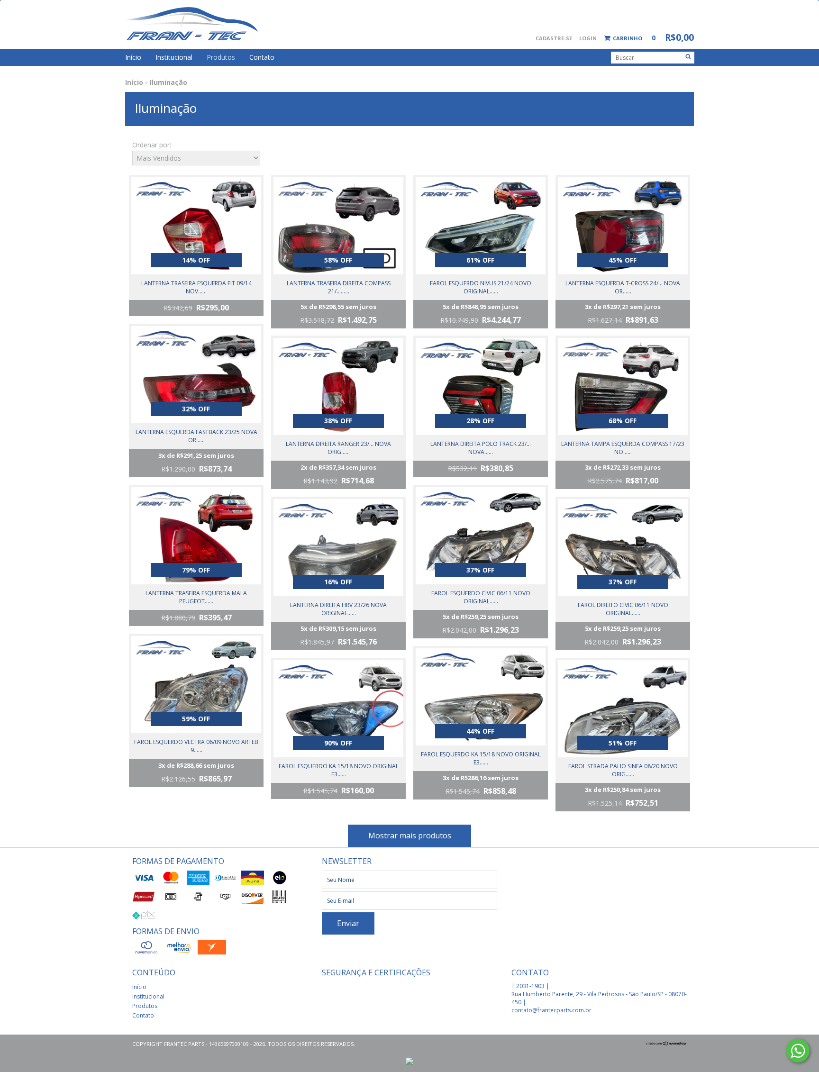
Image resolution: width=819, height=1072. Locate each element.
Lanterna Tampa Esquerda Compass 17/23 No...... (622, 448)
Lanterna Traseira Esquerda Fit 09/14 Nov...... (196, 287)
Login (588, 38)
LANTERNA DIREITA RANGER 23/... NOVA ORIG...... (338, 448)
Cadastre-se (554, 38)
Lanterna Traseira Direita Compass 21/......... (339, 287)
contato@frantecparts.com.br (551, 1010)
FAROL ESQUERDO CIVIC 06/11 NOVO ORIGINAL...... (480, 597)
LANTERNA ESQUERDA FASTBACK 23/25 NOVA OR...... (196, 436)
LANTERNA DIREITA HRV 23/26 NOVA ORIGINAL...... (338, 609)
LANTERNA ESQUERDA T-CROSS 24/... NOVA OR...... (622, 287)
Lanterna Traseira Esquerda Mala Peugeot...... (196, 597)
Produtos (221, 57)
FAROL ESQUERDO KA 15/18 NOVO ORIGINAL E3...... (339, 770)
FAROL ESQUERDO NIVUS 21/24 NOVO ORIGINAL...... (480, 287)
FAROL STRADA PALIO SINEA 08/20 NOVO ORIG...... (623, 770)
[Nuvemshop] (666, 1043)
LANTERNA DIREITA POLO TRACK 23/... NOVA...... (480, 448)
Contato (261, 57)
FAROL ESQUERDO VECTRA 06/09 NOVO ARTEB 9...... (196, 746)
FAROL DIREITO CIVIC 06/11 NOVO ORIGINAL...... (623, 609)
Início (133, 57)
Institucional (173, 57)
